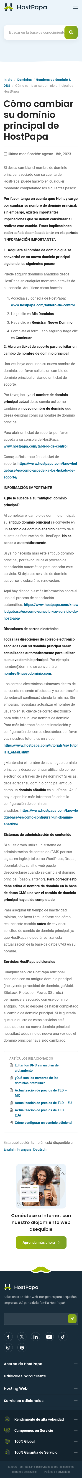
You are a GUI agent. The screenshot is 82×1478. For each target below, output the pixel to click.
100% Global (24, 1441)
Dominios (24, 79)
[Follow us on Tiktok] (62, 1336)
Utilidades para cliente (25, 1376)
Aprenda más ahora (39, 1242)
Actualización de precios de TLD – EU (43, 1103)
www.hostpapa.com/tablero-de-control (43, 305)
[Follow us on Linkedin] (35, 1336)
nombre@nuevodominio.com (27, 673)
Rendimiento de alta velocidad (39, 1419)
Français (24, 1149)
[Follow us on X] (21, 1336)
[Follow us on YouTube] (49, 1336)
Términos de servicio (24, 1471)
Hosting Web (16, 1388)
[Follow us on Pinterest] (21, 1347)
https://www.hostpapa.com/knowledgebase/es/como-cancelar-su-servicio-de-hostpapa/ (41, 612)
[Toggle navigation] (75, 7)
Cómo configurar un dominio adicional (43, 1123)
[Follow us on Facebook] (8, 1336)
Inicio (8, 79)
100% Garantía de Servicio (35, 1452)
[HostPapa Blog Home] (25, 7)
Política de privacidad (57, 1471)
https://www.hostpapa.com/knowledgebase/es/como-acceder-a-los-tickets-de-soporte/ (40, 470)
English (9, 1149)
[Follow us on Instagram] (8, 1347)
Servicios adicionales (24, 1400)
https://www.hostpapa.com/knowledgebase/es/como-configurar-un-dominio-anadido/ (41, 817)
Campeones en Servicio (33, 1430)
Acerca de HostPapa (23, 1363)
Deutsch (39, 1149)
